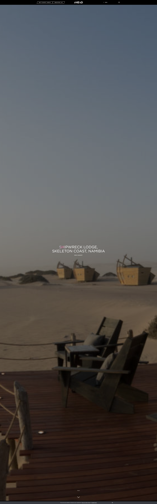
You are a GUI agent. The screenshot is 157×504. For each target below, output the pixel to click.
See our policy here (86, 502)
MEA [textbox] (106, 2)
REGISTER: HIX (59, 2)
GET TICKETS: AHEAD (45, 2)
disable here (94, 502)
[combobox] (109, 2)
